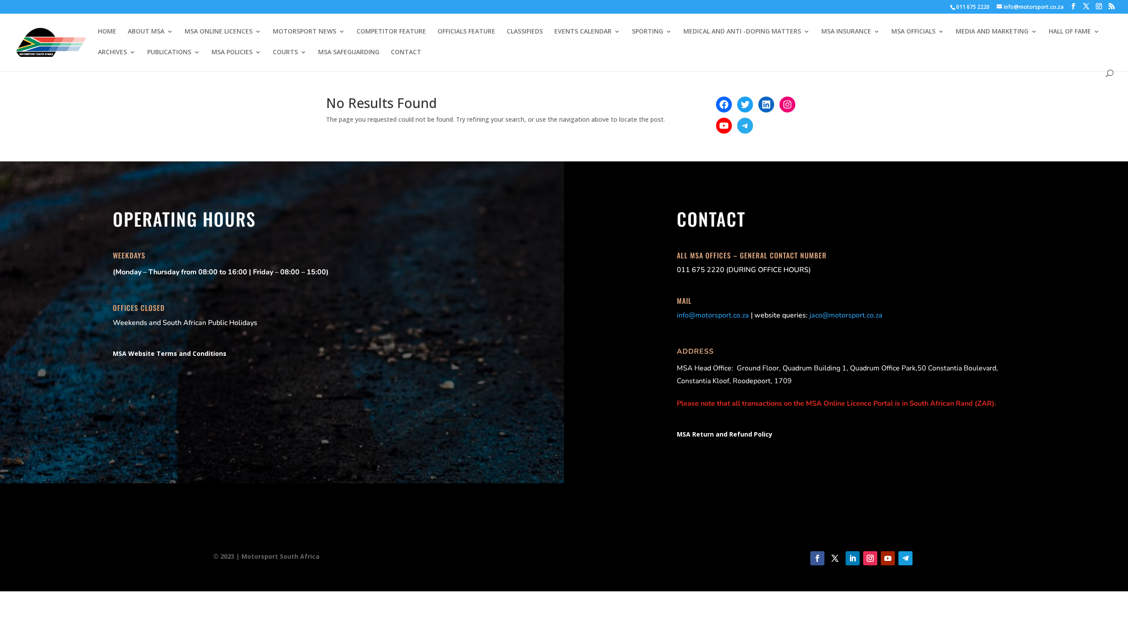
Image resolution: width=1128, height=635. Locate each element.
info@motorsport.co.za (713, 315)
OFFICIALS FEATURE (466, 31)
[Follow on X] (835, 558)
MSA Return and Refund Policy (724, 434)
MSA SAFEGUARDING (348, 52)
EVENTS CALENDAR (583, 31)
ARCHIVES (112, 52)
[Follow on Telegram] (905, 558)
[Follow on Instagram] (870, 558)
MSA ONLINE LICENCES (218, 31)
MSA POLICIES (232, 52)
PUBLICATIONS (169, 52)
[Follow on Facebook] (817, 558)
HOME (107, 31)
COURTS (285, 52)
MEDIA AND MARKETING (992, 31)
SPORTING (647, 31)
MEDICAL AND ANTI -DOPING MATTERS (742, 31)
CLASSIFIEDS (525, 31)
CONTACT (406, 52)
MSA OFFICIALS (913, 31)
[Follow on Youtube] (888, 558)
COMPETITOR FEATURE (391, 31)
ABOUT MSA (146, 31)
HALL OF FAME (1070, 31)
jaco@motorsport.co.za (846, 315)
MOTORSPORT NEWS (304, 31)
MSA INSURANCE (846, 31)
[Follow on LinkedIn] (853, 558)
